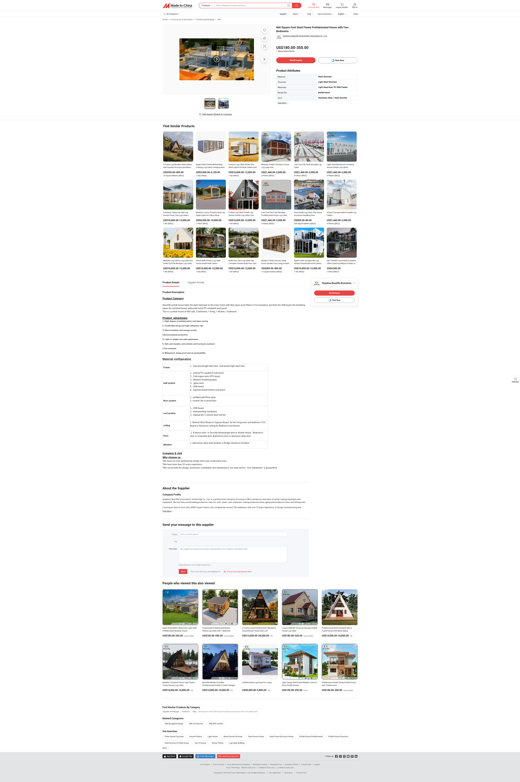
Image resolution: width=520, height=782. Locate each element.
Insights (317, 764)
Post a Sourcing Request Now (238, 571)
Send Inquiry (296, 60)
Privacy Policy (301, 773)
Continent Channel (291, 764)
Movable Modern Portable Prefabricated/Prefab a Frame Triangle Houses (218, 685)
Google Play (185, 756)
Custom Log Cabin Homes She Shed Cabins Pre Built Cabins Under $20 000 (243, 166)
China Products (218, 764)
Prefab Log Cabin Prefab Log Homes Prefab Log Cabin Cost (241, 213)
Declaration (288, 773)
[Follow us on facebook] (336, 756)
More (164, 748)
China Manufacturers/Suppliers (238, 764)
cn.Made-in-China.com (285, 767)
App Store (169, 756)
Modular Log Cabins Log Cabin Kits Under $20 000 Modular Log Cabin (178, 262)
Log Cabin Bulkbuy (237, 743)
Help (309, 14)
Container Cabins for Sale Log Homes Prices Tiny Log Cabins (175, 213)
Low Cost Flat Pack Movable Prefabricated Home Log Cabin (274, 213)
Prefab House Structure (338, 736)
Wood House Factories (232, 736)
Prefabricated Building (205, 19)
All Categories (172, 14)
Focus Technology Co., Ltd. (241, 773)
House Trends (217, 743)
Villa (219, 19)
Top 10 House (200, 743)
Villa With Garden (216, 723)
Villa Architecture (196, 723)
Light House (213, 736)
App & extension (324, 14)
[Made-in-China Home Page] (177, 5)
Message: (173, 548)
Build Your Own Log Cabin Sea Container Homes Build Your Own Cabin (242, 262)
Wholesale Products (260, 764)
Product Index (306, 764)
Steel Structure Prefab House (177, 743)
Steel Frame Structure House (281, 736)
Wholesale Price (276, 764)
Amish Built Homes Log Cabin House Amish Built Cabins (208, 262)
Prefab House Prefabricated (311, 736)
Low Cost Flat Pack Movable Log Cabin (307, 166)
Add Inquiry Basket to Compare (217, 114)
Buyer (295, 14)
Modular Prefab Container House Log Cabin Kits (275, 166)
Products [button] (206, 5)
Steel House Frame (256, 736)
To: (176, 541)
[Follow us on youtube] (348, 756)
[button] (288, 5)
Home (165, 19)
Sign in (355, 7)
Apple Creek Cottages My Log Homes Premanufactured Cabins (307, 262)
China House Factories (174, 736)
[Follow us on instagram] (344, 756)
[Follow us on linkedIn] (356, 756)
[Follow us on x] (340, 756)
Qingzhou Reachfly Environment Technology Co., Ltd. (305, 36)
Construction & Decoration (181, 19)
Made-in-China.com (248, 767)
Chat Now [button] (339, 60)
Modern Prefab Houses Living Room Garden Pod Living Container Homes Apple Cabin (276, 262)
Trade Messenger (205, 756)
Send (183, 571)
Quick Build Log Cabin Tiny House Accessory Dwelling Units (308, 213)
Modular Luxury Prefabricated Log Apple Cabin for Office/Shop (210, 213)
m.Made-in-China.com (266, 767)
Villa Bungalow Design (174, 723)
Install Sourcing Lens (230, 756)
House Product (195, 736)
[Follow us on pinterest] (352, 756)
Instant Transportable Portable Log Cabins (341, 213)
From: (175, 534)
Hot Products (205, 764)
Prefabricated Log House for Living (256, 682)
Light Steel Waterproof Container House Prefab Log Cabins (340, 166)
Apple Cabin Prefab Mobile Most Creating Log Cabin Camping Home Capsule (210, 166)
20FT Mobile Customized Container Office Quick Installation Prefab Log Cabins (341, 262)
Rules (355, 14)
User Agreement (275, 773)
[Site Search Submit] (296, 5)
